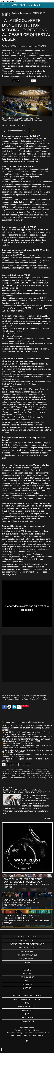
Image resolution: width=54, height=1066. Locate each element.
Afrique (27, 974)
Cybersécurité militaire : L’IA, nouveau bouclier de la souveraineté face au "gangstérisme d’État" (27, 738)
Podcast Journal (27, 5)
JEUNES (5, 778)
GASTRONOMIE (32, 773)
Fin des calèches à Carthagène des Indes (22, 745)
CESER (31, 697)
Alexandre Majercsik (15, 695)
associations (14, 697)
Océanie (27, 988)
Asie (27, 981)
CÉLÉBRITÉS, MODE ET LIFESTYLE (13, 775)
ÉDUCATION (38, 771)
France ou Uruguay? (13, 743)
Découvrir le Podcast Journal (27, 996)
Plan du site (27, 1010)
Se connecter (27, 1021)
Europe (27, 970)
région (45, 699)
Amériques (27, 984)
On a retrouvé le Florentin (15, 748)
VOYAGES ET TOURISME (37, 778)
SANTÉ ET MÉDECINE (19, 773)
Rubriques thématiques (20, 13)
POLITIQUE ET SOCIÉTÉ (22, 769)
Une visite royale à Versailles (16, 741)
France (26, 699)
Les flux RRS (27, 1018)
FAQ (27, 1014)
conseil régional (8, 699)
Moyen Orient (27, 977)
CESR (37, 697)
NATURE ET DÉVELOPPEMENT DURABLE (27, 944)
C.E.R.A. (23, 697)
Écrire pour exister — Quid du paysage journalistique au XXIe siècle (26, 791)
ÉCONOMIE (35, 769)
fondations (19, 699)
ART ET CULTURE (27, 771)
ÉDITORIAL (10, 769)
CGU (27, 1003)
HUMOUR (49, 778)
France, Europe (36, 699)
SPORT (29, 775)
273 (28, 765)
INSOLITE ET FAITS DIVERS (18, 778)
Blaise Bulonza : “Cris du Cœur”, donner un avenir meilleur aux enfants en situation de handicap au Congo (27, 726)
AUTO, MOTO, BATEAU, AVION (42, 775)
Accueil (5, 13)
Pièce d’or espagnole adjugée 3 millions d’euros (27, 759)
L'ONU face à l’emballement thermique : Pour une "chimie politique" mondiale (21, 902)
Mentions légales (27, 1007)
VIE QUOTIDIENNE (44, 773)
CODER (44, 697)
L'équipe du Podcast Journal (27, 999)
